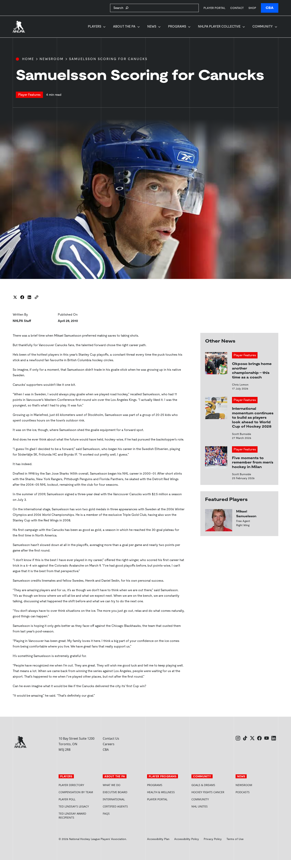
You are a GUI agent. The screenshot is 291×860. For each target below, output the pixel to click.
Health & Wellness (161, 792)
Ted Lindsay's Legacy (74, 806)
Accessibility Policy (186, 839)
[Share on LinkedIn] (29, 297)
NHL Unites (212, 806)
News (151, 26)
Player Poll (67, 799)
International (114, 799)
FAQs (106, 813)
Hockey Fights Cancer (207, 792)
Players (94, 26)
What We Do (111, 785)
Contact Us (111, 738)
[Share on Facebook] (22, 297)
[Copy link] (36, 297)
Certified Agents (115, 806)
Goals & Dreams (203, 785)
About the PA (124, 26)
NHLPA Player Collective (219, 26)
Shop (252, 8)
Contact (237, 8)
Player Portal (214, 8)
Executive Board (115, 792)
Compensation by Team (76, 792)
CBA (270, 8)
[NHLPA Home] (19, 26)
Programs (177, 26)
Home (28, 59)
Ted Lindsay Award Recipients (72, 815)
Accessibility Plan (158, 839)
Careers (108, 744)
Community (262, 26)
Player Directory (71, 785)
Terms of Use (234, 839)
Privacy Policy (213, 839)
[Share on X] (15, 297)
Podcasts (243, 792)
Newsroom (52, 59)
